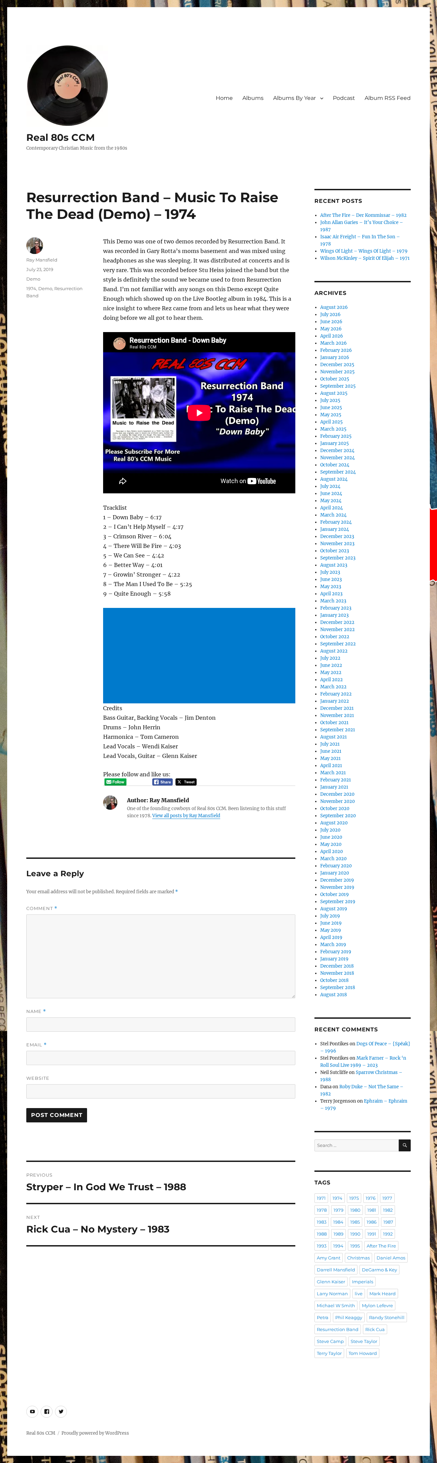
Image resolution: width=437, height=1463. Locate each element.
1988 (322, 1234)
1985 (355, 1222)
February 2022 (336, 694)
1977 (387, 1198)
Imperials (362, 1281)
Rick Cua (375, 1329)
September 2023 (337, 558)
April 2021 (331, 765)
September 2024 (338, 472)
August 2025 (334, 393)
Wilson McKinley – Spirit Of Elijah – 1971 (365, 258)
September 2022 (338, 644)
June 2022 (331, 665)
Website (38, 1078)
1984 (338, 1222)
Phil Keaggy (348, 1317)
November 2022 (337, 629)
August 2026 (334, 307)
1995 (355, 1246)
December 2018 (337, 966)
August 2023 (333, 565)
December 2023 (337, 536)
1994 (338, 1246)
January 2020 (334, 873)
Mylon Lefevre (377, 1305)
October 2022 (334, 637)
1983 (321, 1222)
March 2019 (333, 944)
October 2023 (334, 551)
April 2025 (331, 422)
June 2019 (331, 923)
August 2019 (333, 909)
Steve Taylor (364, 1341)
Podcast (344, 98)
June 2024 (331, 493)
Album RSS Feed (388, 98)
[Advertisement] (200, 656)
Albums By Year (294, 98)
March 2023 (333, 601)
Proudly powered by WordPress (95, 1433)
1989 (338, 1234)
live (359, 1293)
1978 (322, 1210)
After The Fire (381, 1246)
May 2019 (330, 930)
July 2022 (330, 658)
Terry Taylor (329, 1353)
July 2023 (330, 572)
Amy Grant (328, 1257)
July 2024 (330, 486)
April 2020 (331, 851)
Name (36, 1011)
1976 (371, 1198)
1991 (371, 1234)
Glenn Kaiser (331, 1281)
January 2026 (334, 357)
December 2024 (337, 450)
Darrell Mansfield (336, 1269)
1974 (31, 288)
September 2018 (337, 987)
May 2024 (330, 501)
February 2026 (336, 350)
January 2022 (334, 701)
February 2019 (335, 952)
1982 (388, 1210)
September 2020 (338, 816)
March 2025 (333, 429)
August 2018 (333, 995)
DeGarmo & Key (379, 1269)
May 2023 (330, 586)
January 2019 (334, 959)
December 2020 (337, 794)
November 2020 (337, 801)
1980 (355, 1210)
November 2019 (337, 887)
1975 (354, 1198)
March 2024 (333, 515)
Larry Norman (332, 1293)
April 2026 (331, 336)
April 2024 (331, 508)
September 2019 (337, 902)
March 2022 (333, 687)
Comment (41, 908)
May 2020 (330, 844)
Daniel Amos (391, 1257)
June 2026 (331, 322)
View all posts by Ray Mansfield (186, 816)
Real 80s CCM (60, 137)
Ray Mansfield (41, 260)
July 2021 (330, 744)
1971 (321, 1198)
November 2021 (337, 715)
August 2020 (334, 823)
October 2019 (334, 894)
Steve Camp (330, 1341)
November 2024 (337, 458)
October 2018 (334, 980)
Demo (33, 279)
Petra (322, 1317)
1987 (388, 1222)
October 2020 (334, 808)
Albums (253, 98)
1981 (371, 1210)
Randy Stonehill (387, 1317)
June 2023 (331, 579)
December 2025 (337, 365)
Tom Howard (363, 1353)
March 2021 (333, 773)
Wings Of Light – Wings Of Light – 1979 (364, 251)
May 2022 (330, 672)
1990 (355, 1234)
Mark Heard (382, 1293)
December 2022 (337, 622)
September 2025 (338, 386)
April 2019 (331, 937)
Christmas (358, 1257)
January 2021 (334, 787)
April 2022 (331, 680)
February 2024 (336, 522)
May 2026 (331, 329)
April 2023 (331, 594)
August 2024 (334, 479)
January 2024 (334, 529)
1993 (321, 1246)
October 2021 (334, 723)
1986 (372, 1222)
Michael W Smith (336, 1305)
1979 (338, 1210)
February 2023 (335, 608)
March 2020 (333, 859)
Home (224, 98)
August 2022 (334, 651)
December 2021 (337, 708)
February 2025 (336, 436)
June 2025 (331, 407)
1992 (388, 1234)
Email (36, 1045)
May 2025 (330, 415)
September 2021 (337, 730)
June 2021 (330, 751)
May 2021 (330, 758)
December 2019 (337, 880)
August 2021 (333, 737)
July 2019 (330, 916)
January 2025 (334, 443)
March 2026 (333, 343)
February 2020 (336, 866)
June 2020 (331, 837)
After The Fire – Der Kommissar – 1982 (363, 215)
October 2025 (334, 379)
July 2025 (330, 400)
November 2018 (337, 973)
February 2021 (335, 780)
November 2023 (337, 544)
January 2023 (334, 615)
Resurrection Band (337, 1329)
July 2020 (330, 830)
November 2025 (337, 372)
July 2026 (330, 314)
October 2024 (334, 465)
